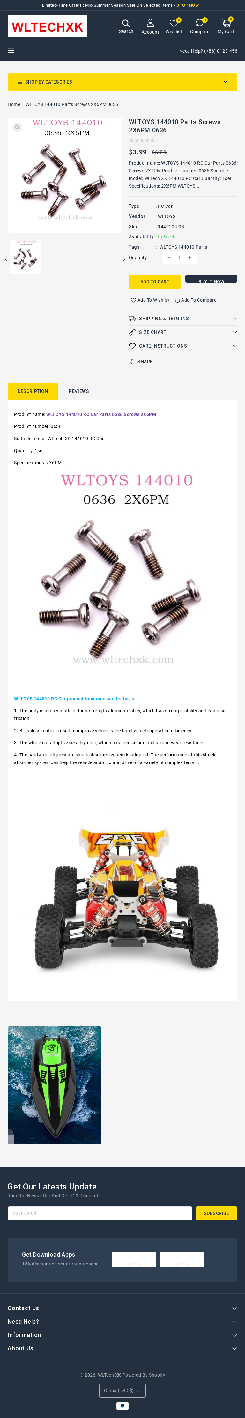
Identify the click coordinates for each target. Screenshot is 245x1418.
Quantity (138, 257)
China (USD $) (119, 1390)
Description (33, 391)
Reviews (79, 391)
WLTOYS (166, 216)
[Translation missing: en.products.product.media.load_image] (25, 257)
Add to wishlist (153, 300)
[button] (126, 27)
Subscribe (216, 1213)
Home (14, 104)
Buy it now (211, 281)
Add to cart (155, 281)
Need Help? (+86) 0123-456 (208, 51)
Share (145, 361)
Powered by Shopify (144, 1374)
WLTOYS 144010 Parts (183, 247)
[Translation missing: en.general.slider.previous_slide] (6, 260)
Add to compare (198, 300)
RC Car (165, 206)
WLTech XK (109, 1374)
